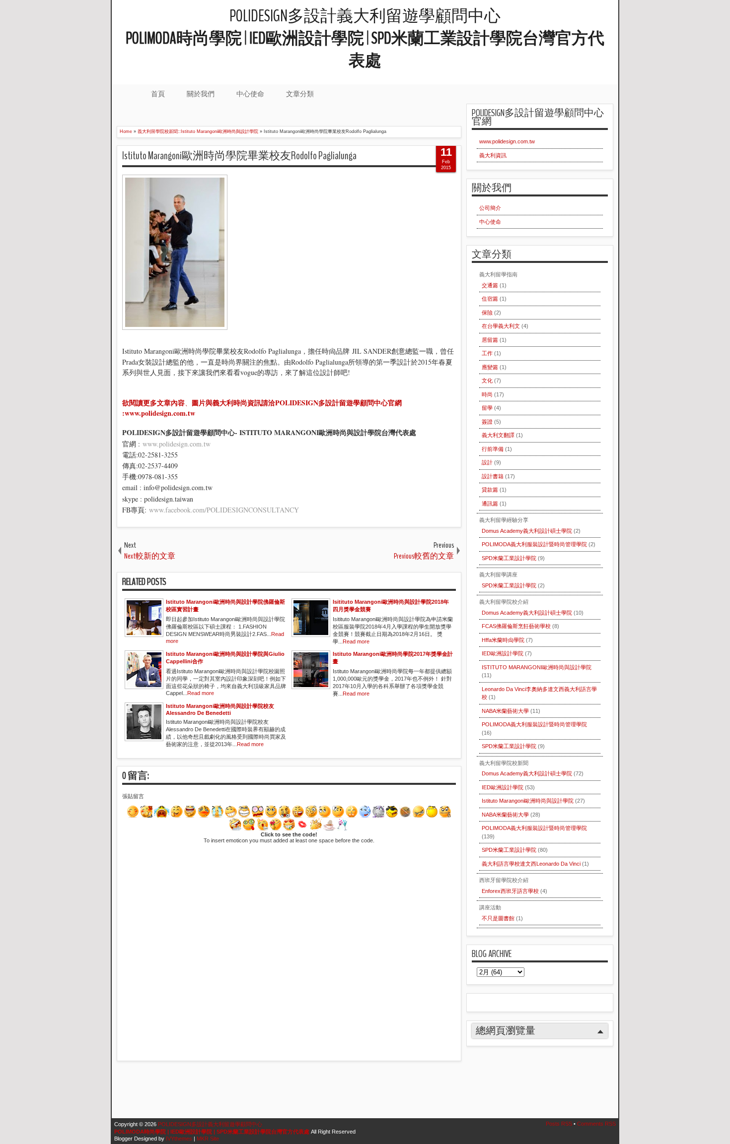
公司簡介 (490, 208)
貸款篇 (490, 490)
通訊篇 (490, 504)
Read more (356, 641)
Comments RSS (596, 1124)
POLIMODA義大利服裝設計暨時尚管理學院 (534, 544)
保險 (487, 313)
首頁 (158, 94)
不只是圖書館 (498, 918)
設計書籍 (493, 476)
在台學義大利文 (501, 326)
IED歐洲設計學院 (502, 653)
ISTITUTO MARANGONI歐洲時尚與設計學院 (536, 667)
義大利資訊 (493, 155)
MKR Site (208, 1139)
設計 (487, 462)
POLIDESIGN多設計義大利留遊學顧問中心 (365, 38)
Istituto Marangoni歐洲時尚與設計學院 (528, 801)
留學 (487, 408)
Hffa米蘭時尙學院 (503, 640)
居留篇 (490, 340)
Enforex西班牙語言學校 (510, 891)
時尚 (487, 394)
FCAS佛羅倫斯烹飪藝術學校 (516, 626)
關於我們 (201, 94)
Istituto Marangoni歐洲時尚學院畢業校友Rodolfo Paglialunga (239, 155)
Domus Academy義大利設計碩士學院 (527, 531)
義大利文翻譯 (498, 435)
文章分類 (300, 94)
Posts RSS (559, 1124)
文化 (487, 380)
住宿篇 (490, 299)
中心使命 (250, 94)
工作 (487, 353)
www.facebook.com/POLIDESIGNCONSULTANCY (222, 509)
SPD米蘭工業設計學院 (509, 558)
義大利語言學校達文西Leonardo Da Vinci (531, 864)
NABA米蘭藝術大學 (505, 711)
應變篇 (490, 367)
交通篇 (490, 285)
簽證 (487, 422)
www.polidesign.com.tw (177, 443)
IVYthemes (179, 1139)
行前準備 (493, 449)
